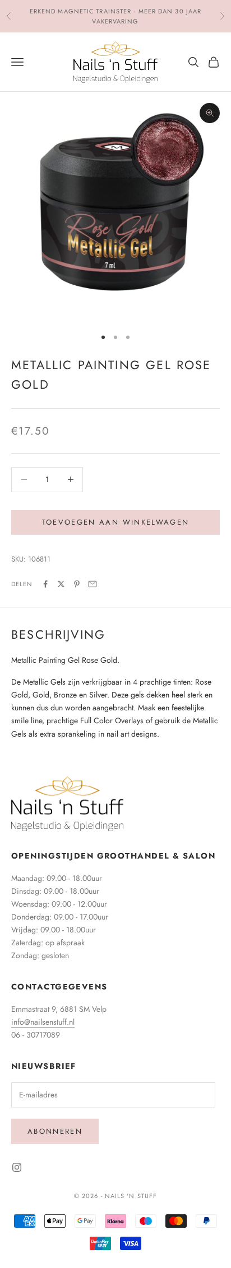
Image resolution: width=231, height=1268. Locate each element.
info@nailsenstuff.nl (43, 1021)
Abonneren (54, 1131)
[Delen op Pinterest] (76, 583)
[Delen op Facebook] (45, 583)
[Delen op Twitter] (61, 583)
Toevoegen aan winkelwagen (116, 522)
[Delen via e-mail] (92, 583)
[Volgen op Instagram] (16, 1167)
